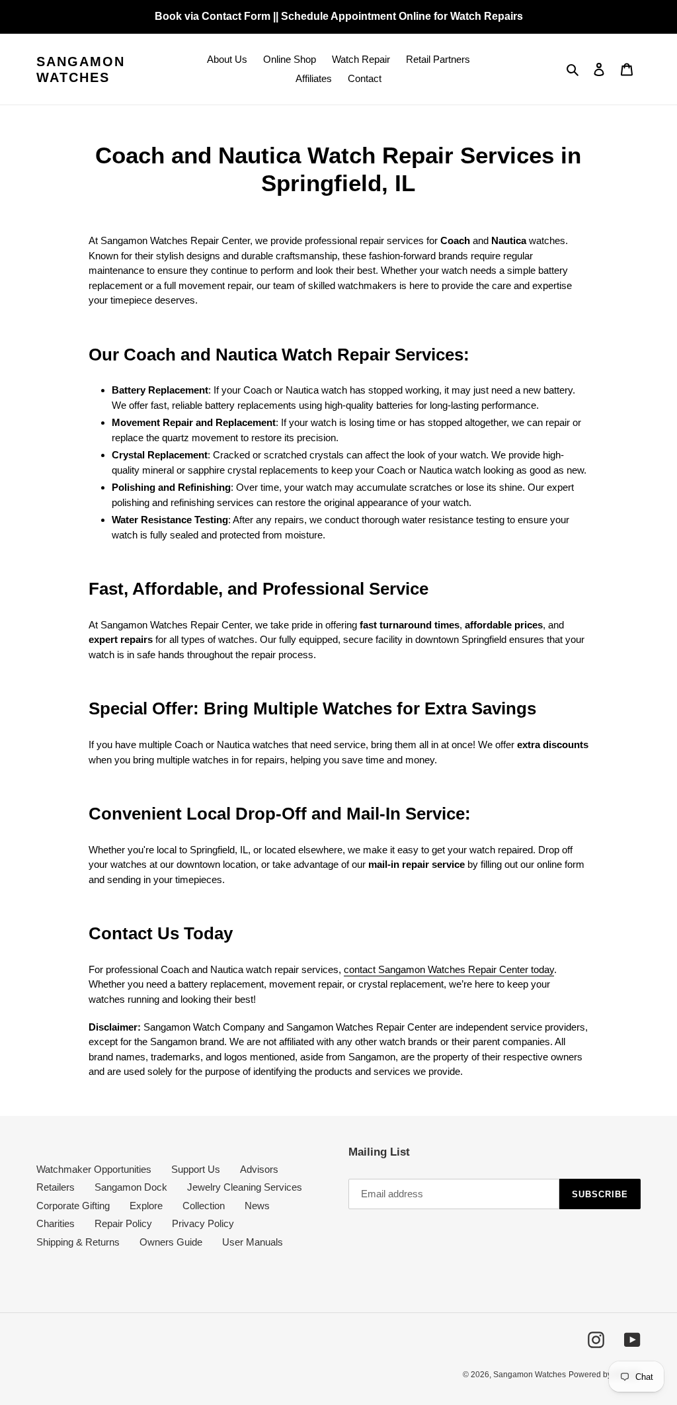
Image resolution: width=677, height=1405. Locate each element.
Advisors (259, 1169)
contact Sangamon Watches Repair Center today (449, 969)
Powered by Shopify (605, 1374)
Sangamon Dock (131, 1187)
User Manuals (252, 1242)
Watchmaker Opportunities (93, 1169)
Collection (203, 1205)
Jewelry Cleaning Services (244, 1187)
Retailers (55, 1187)
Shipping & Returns (78, 1242)
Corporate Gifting (73, 1205)
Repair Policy (123, 1223)
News (257, 1205)
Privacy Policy (203, 1223)
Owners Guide (170, 1242)
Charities (55, 1223)
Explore (146, 1205)
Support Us (195, 1169)
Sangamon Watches (80, 69)
